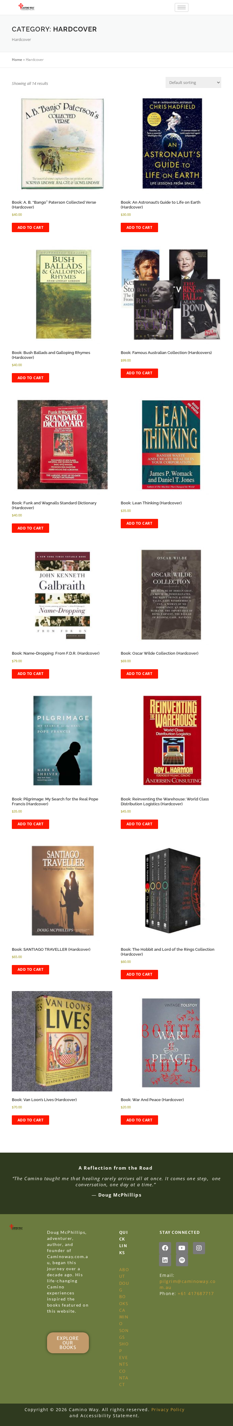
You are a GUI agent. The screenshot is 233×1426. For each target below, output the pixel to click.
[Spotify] (182, 1260)
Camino (124, 1317)
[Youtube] (182, 1248)
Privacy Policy (168, 1409)
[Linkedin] (165, 1260)
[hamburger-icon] (181, 7)
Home (17, 59)
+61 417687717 (196, 1293)
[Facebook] (165, 1248)
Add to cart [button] (31, 227)
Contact (124, 1378)
